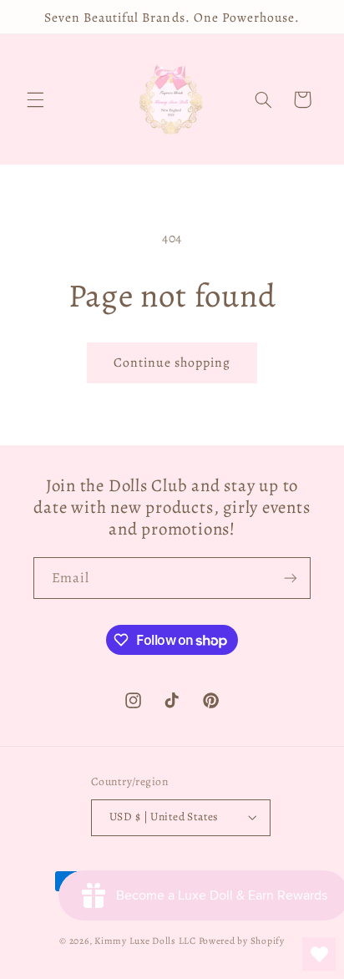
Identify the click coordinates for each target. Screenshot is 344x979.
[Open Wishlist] (319, 954)
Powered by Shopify (242, 940)
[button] (35, 99)
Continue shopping (172, 362)
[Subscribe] (290, 577)
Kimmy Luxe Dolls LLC (145, 940)
